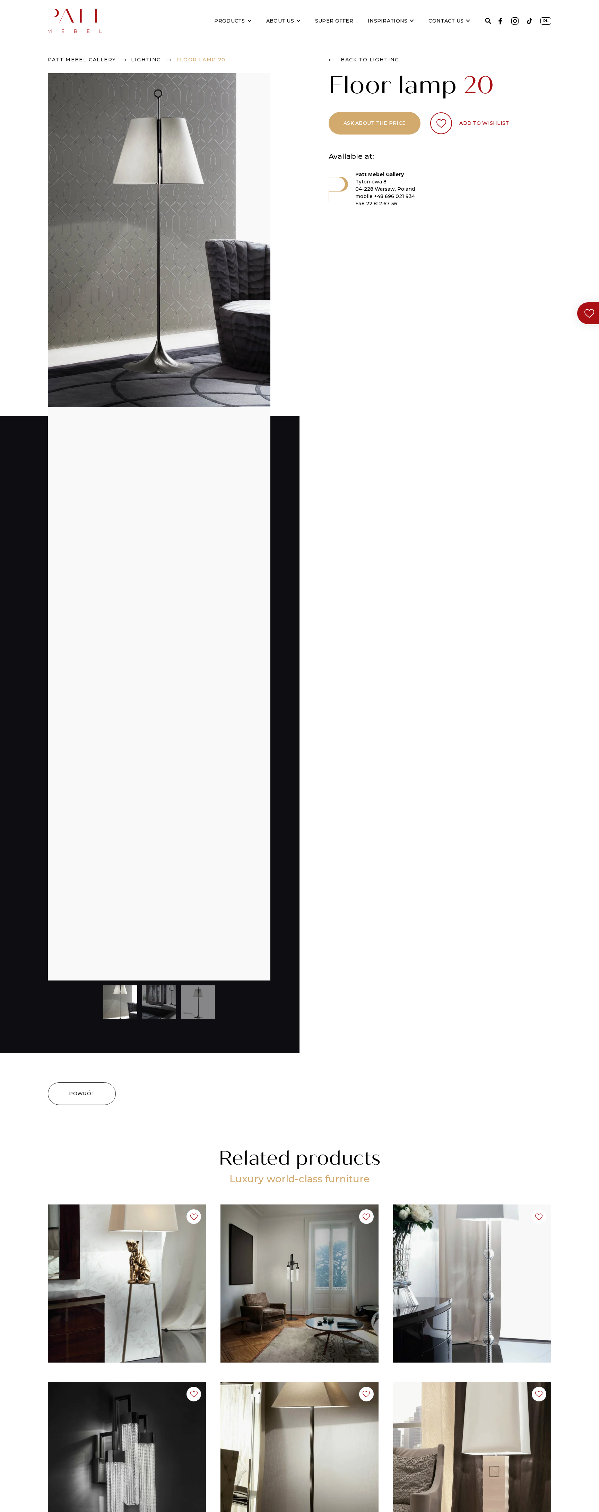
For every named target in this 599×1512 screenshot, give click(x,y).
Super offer (334, 21)
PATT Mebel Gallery (82, 60)
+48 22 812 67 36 (376, 203)
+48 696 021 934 (394, 196)
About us (280, 21)
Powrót (82, 1093)
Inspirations (387, 21)
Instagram (515, 21)
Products (229, 21)
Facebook (500, 21)
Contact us (445, 21)
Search (488, 21)
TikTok (529, 21)
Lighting (146, 60)
